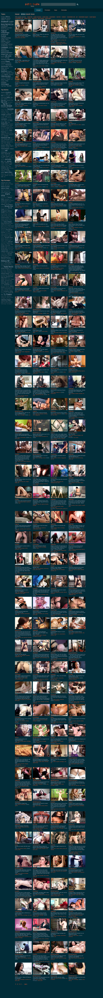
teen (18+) (8, 172)
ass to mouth (7, 95)
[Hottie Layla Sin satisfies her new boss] (41, 221)
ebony (11, 125)
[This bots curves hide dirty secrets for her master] (59, 477)
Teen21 (10, 71)
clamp (26, 247)
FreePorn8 (4, 34)
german (12, 133)
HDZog (3, 42)
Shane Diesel (8, 287)
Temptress (9, 295)
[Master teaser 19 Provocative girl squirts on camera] (41, 609)
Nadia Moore (8, 267)
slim (51, 353)
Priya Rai (12, 273)
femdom (7, 130)
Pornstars (47, 10)
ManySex (3, 49)
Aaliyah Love (4, 182)
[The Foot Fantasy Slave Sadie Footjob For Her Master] (59, 163)
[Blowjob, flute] (41, 565)
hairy (2, 136)
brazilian (45, 719)
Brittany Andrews (9, 212)
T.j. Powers (8, 294)
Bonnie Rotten (4, 208)
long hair (3, 147)
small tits (3, 168)
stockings (6, 169)
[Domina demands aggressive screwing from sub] (23, 609)
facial (7, 127)
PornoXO (8, 63)
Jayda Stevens (4, 235)
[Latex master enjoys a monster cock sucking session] (41, 367)
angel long (40, 830)
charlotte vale (41, 250)
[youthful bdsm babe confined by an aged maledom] (23, 910)
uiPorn (6, 74)
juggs (2, 143)
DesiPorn (4, 28)
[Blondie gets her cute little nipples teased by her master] (41, 347)
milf (6, 150)
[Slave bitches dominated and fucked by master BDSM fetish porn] (23, 141)
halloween (63, 290)
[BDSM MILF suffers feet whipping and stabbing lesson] (77, 736)
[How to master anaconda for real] (41, 716)
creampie (8, 114)
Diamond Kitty (8, 224)
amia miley (75, 917)
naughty (3, 155)
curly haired (20, 501)
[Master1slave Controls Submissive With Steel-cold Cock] (77, 100)
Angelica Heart (9, 196)
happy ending (79, 207)
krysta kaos (53, 44)
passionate (11, 157)
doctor (40, 65)
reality (2, 162)
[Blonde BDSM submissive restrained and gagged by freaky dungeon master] (23, 867)
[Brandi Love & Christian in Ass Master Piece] (77, 716)
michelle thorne (23, 723)
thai (16, 228)
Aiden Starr (7, 184)
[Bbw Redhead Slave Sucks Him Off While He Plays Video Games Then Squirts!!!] (59, 910)
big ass (3, 100)
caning (62, 40)
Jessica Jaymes (5, 239)
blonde (3, 106)
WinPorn (3, 79)
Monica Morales (8, 263)
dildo (9, 122)
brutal (44, 457)
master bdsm (48, 18)
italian (79, 124)
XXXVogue (5, 84)
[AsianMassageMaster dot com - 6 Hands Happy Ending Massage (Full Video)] (77, 201)
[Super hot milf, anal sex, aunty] (59, 974)
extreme (59, 614)
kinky (5, 143)
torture (46, 805)
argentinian (63, 550)
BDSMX (11, 23)
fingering (3, 132)
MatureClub (5, 51)
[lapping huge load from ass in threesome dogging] (23, 587)
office (9, 155)
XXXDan (3, 82)
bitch (30, 268)
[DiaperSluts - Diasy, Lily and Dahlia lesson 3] (59, 673)
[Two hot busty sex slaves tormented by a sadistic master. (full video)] (23, 182)
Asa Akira (11, 200)
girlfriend (3, 134)
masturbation (5, 148)
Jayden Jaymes (7, 236)
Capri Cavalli (4, 215)
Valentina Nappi (6, 300)
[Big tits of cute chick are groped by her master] (59, 757)
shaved (3, 166)
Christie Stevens (5, 220)
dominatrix (58, 506)
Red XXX (3, 276)
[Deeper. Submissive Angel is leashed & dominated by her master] (59, 80)
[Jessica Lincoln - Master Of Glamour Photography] (23, 974)
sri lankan (53, 979)
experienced (38, 394)
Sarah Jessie (10, 282)
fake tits (11, 127)
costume (58, 290)
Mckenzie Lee (4, 259)
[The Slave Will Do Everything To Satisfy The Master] (77, 327)
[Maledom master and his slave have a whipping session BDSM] (77, 347)
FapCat (4, 31)
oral (4, 156)
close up (3, 112)
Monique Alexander (5, 265)
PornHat (11, 59)
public (5, 161)
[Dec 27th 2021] (77, 431)
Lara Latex (10, 249)
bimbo (57, 828)
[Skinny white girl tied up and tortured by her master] (59, 367)
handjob (6, 136)
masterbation (52, 17)
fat (5, 129)
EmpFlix (7, 29)
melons (2, 150)
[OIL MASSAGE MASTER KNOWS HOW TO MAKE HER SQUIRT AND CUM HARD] (59, 716)
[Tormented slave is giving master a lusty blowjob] (23, 543)
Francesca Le (4, 228)
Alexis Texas (7, 189)
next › (26, 984)
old (1, 156)
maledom (64, 17)
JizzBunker (4, 46)
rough (10, 164)
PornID (3, 61)
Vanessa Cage (4, 301)
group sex (11, 134)
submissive (79, 62)
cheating (7, 110)
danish (19, 804)
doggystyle (4, 124)
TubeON (8, 73)
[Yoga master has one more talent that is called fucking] (41, 163)
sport (34, 207)
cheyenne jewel (59, 508)
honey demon (41, 149)
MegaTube (4, 54)
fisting (65, 722)
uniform (34, 67)
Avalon (2, 206)
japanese (9, 142)
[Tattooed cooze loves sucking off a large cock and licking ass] (41, 823)
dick (6, 122)
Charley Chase (7, 219)
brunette (10, 109)
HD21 (7, 39)
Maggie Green (6, 256)
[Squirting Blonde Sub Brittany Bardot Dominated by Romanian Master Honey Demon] (41, 141)
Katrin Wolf (7, 245)
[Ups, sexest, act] (77, 121)
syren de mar (23, 463)
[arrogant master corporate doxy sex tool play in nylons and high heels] (77, 890)
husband (7, 140)
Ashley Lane (6, 203)
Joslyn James (4, 241)
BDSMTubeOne (4, 23)
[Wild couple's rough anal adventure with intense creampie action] (23, 673)
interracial (3, 142)
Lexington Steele (9, 252)
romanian (35, 148)
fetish (10, 130)
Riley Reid (4, 277)
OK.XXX (8, 56)
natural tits (7, 153)
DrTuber (9, 28)
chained (80, 313)
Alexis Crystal (5, 186)
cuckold (2, 116)
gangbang (7, 133)
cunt (2, 120)
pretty (46, 331)
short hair (42, 679)
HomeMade (4, 44)
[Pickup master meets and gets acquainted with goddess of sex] (41, 910)
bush (59, 40)
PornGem (4, 59)
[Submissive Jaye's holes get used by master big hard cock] (59, 890)
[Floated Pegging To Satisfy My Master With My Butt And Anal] (77, 453)
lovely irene (58, 743)
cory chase (75, 437)
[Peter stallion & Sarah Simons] (77, 629)
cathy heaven (23, 766)
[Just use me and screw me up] (77, 58)
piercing (3, 159)
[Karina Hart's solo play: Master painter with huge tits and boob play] (59, 221)
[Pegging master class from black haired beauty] (41, 523)
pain (65, 125)
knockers (3, 144)
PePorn (2, 58)
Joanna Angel (8, 240)
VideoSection (6, 76)
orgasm (8, 156)
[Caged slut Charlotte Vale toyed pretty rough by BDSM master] (41, 243)
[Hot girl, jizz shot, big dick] (23, 652)
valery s (75, 229)
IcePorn (10, 44)
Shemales (64, 10)
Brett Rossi (7, 209)
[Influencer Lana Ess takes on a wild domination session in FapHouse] (59, 121)
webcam (6, 175)
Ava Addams (9, 204)
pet (76, 17)
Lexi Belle (3, 252)
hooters (12, 139)
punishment (17, 37)
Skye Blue (6, 290)
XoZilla (3, 81)
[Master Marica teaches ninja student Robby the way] (23, 347)
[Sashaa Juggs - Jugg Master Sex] (23, 58)
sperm (16, 805)
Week (33, 14)
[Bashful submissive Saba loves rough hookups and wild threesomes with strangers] (41, 673)
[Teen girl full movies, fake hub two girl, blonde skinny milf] (59, 308)
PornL (8, 61)
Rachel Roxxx (4, 275)
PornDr (7, 58)
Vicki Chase (3, 303)
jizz (12, 142)
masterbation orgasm (83, 17)
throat (2, 174)
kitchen (29, 572)
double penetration (5, 125)
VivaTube (8, 78)
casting (2, 110)
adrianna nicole (59, 42)
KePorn (10, 45)
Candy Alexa (10, 213)
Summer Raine (4, 292)
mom (2, 153)
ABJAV (9, 18)
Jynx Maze (3, 243)
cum (6, 116)
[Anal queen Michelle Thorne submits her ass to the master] (23, 716)
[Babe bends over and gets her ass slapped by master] (77, 930)
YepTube (3, 86)
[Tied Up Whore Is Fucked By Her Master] (41, 263)
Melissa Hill (5, 261)
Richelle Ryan (9, 276)
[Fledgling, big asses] (77, 367)
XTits (6, 81)
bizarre (60, 332)
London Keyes (4, 255)
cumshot (4, 119)
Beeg (3, 24)
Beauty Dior (9, 206)
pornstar (8, 159)
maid (47, 594)
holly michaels (76, 854)
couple (11, 113)
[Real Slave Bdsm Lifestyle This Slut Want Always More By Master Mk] (23, 263)
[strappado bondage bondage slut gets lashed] (59, 930)
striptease (3, 170)
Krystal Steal (4, 249)
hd (9, 138)
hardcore (4, 138)
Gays (55, 10)
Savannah (7, 284)
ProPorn (3, 64)
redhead (7, 162)
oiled (12, 155)
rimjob (2, 164)
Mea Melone (10, 259)
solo (8, 168)
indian (11, 140)
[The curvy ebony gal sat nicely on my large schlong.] (59, 243)
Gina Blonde (9, 229)
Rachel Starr (10, 275)
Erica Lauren (6, 227)
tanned (74, 916)
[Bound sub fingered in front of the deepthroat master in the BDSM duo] (41, 757)
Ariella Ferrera (5, 200)
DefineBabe (4, 26)
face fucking (9, 126)
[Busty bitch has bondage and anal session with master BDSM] (59, 953)
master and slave (37, 17)
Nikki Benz (9, 269)
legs (10, 144)
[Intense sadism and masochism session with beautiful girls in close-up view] (23, 431)
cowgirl (3, 114)
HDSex (3, 41)
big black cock (9, 100)
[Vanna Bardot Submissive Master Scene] (59, 387)
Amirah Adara (4, 192)
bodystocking (71, 659)
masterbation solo (19, 18)
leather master (27, 18)
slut (10, 166)
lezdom (45, 105)
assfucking (3, 97)
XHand (8, 79)
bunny (54, 290)
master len (34, 18)
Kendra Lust (4, 246)
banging (19, 313)
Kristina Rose (11, 248)
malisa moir (76, 295)
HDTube (8, 41)
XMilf (12, 79)
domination (10, 123)
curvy (5, 120)
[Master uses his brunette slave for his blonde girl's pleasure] (41, 431)
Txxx (12, 73)
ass (2, 95)
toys (12, 174)
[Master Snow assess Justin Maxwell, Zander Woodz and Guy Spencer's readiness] (41, 121)
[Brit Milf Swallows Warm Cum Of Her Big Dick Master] (23, 477)
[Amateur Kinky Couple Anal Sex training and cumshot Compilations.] (77, 801)
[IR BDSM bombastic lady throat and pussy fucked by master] (77, 243)
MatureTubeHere (6, 52)
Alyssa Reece (7, 191)
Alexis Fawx (5, 188)
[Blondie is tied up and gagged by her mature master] (41, 736)
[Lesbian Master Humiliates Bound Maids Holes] (59, 453)
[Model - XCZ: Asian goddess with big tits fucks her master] (23, 100)
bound (57, 372)
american (3, 94)
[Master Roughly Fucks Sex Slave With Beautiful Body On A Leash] (23, 286)
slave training (41, 18)
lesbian (3, 146)
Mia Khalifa (8, 262)
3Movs (7, 16)
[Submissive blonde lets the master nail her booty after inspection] (77, 565)
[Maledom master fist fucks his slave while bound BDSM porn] (23, 953)
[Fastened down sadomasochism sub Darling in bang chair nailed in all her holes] (77, 823)
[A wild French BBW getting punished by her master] (41, 286)
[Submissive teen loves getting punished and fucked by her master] (23, 32)
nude (6, 155)
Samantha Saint (8, 280)
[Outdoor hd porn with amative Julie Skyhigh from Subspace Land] (77, 80)
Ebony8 (3, 29)
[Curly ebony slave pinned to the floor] (23, 498)
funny (11, 132)
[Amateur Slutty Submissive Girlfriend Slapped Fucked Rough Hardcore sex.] (23, 523)
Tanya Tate (3, 295)
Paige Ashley (4, 272)
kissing (8, 143)
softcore (75, 679)
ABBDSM (3, 18)
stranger (35, 680)
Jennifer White (9, 237)
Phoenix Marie (5, 273)
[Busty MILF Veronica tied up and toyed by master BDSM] (77, 953)
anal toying (80, 457)
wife (2, 176)
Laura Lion (4, 251)
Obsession (9, 271)
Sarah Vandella (5, 283)
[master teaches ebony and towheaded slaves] (23, 736)
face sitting (3, 127)
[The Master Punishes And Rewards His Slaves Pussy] (59, 263)
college (7, 112)
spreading (53, 126)
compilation (3, 113)
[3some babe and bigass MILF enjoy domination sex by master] (41, 890)
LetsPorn (10, 47)
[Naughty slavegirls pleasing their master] (23, 80)
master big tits (92, 17)
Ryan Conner (8, 279)
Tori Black (3, 298)
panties (6, 157)
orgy (11, 156)
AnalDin (11, 21)
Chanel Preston (5, 217)
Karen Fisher (7, 244)
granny (7, 134)
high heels (78, 894)
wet (10, 175)
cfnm (43, 938)
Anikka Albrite (4, 197)
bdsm (2, 98)
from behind (20, 848)
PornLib (3, 63)
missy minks (59, 44)
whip (70, 352)
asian (10, 94)
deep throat (58, 481)
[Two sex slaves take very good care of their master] (77, 32)
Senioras (8, 65)
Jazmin (2, 237)
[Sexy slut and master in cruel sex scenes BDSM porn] (41, 453)
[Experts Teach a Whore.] (23, 163)
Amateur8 (4, 21)
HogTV (7, 42)
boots (37, 105)
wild (4, 176)
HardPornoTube (6, 38)
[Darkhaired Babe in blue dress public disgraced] (59, 327)
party (43, 331)
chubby (10, 110)
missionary (4, 152)
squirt (2, 169)
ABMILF (3, 19)
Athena (3, 204)
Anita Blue (6, 199)
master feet (29, 17)
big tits (5, 104)
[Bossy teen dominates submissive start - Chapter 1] (41, 201)
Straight (38, 10)
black (9, 104)
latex (43, 372)
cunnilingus (9, 119)
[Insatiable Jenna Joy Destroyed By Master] (41, 182)
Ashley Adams (4, 201)
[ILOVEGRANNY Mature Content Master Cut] (59, 629)
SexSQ (11, 66)
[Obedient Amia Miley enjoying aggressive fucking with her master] (77, 910)
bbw (12, 97)
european (3, 126)
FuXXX (3, 36)
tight (5, 174)
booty (7, 107)
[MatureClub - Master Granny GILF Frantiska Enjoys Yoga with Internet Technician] (41, 498)
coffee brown (58, 43)
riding (11, 162)
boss (43, 226)
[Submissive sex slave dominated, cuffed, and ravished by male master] (77, 308)
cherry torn (40, 980)
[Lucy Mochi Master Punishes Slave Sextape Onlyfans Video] (23, 121)
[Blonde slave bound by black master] (59, 410)
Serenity (7, 286)
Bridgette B (4, 211)
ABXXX (8, 19)
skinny (6, 166)
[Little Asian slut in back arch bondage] (59, 867)
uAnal (2, 74)
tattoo (2, 172)
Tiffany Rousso (10, 297)
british (5, 109)
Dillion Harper (4, 225)
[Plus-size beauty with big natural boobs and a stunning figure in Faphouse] (77, 543)
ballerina (24, 786)
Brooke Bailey (4, 213)
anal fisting (44, 657)
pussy (9, 161)
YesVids (9, 86)
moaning (9, 152)
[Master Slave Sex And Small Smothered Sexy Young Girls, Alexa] (59, 201)
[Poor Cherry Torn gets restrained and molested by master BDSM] (41, 974)
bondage (3, 107)
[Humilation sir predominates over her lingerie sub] (41, 100)
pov (2, 161)
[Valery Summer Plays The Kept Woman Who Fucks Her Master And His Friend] (77, 221)
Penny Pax (9, 272)
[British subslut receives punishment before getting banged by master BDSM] (41, 80)
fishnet (65, 592)
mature (12, 148)
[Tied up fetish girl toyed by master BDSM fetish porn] (41, 801)
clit (82, 528)
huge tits (3, 140)
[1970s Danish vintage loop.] (23, 801)
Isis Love (8, 232)
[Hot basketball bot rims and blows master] (77, 163)
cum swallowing (7, 117)
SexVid (7, 68)
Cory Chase (8, 222)
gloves (40, 372)
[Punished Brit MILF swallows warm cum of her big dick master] (77, 182)
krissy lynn (75, 148)
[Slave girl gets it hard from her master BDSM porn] (41, 308)
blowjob (9, 106)
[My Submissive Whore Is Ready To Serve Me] (23, 201)
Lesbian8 (4, 48)
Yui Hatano (9, 303)
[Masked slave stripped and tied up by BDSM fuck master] (77, 974)
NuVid (2, 56)
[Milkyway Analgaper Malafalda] (23, 823)
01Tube (3, 16)
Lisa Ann (9, 253)
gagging (3, 133)
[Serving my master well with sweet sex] (23, 843)
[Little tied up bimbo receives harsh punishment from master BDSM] (59, 823)
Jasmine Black (7, 233)
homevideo (7, 139)
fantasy (2, 129)
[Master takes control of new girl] (41, 410)
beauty (6, 98)
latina (7, 144)
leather (41, 105)
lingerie (11, 146)
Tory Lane (8, 298)
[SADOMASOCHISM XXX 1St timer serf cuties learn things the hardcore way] (59, 693)
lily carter (58, 680)
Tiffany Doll (3, 297)
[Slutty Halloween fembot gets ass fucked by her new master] (59, 286)
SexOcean (4, 66)
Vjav (12, 77)
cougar (8, 113)
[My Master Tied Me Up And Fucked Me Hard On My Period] (23, 327)
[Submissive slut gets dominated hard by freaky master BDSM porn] (41, 779)
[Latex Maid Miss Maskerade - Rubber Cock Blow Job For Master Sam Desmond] (77, 387)
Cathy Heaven (9, 216)
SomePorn (4, 69)
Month (28, 14)
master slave (45, 17)
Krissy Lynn (4, 248)
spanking (11, 168)
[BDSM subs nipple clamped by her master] (59, 843)
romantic (6, 164)
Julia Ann (10, 241)
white (12, 175)
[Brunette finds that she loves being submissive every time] (23, 308)
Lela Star (11, 251)
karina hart (58, 228)
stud (34, 395)
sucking (8, 170)
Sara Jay (3, 282)
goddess (26, 105)
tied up (52, 373)
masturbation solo (71, 17)
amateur (8, 92)
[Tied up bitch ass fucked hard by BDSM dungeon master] (59, 779)
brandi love (75, 723)
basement (55, 40)
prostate (74, 208)
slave (16, 147)
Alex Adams (7, 185)
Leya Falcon (4, 253)
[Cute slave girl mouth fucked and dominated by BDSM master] (77, 867)
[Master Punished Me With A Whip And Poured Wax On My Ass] (59, 58)
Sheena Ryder (7, 288)
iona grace (64, 43)
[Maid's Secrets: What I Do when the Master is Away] (41, 32)
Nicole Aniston (5, 268)
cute (8, 120)
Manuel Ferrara (6, 258)
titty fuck (8, 174)
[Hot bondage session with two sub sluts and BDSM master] (23, 410)
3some (3, 92)
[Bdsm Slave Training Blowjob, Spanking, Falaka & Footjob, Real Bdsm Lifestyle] (41, 629)
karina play (63, 228)
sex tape (23, 126)
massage (7, 147)
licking (7, 146)
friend (7, 132)
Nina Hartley (4, 271)
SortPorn (4, 71)
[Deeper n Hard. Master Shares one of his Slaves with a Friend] (59, 565)
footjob (65, 167)
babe (8, 97)
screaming (7, 165)
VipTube (3, 77)
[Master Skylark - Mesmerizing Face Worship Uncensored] (77, 673)
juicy (42, 394)
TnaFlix (3, 73)
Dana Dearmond (5, 223)
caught (83, 505)
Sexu (2, 68)
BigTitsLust (9, 24)
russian (2, 165)
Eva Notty (11, 227)
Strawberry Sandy (8, 291)
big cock (4, 102)
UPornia (11, 74)
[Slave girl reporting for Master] (41, 543)
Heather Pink (4, 231)
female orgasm (58, 269)
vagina (2, 175)
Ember (9, 225)
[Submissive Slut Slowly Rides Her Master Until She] (23, 243)
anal (7, 94)
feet (7, 129)
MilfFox (11, 54)
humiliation (39, 186)
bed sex (10, 98)
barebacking (38, 126)
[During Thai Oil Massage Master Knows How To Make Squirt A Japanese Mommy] (23, 221)
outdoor (2, 157)
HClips (3, 39)
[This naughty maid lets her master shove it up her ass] (59, 587)
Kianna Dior (10, 246)
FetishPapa (5, 33)
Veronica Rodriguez (8, 302)
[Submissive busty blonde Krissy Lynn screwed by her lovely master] (77, 141)
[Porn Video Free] (32, 5)
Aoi (10, 199)
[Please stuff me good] (59, 182)
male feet (58, 17)
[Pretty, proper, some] (41, 327)
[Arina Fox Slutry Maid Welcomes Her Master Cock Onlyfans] (59, 736)
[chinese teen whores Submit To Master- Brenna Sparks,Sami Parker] (41, 843)
